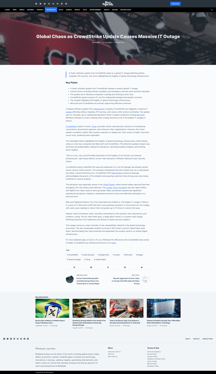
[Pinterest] (53, 3)
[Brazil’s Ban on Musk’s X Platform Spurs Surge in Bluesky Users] (52, 308)
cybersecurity (99, 109)
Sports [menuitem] (77, 10)
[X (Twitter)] (36, 3)
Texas (94, 126)
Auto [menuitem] (85, 10)
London (109, 187)
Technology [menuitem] (51, 10)
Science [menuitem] (69, 10)
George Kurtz (117, 173)
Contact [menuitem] (196, 339)
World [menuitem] (21, 10)
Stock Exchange (120, 187)
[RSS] (66, 3)
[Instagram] (40, 3)
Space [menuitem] (61, 10)
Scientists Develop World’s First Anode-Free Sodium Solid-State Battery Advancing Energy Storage (89, 323)
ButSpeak (50, 372)
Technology (119, 42)
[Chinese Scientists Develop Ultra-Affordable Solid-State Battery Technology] (164, 308)
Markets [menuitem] (40, 10)
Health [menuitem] (106, 10)
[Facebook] (57, 3)
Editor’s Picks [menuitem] (125, 10)
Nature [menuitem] (115, 10)
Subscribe (175, 4)
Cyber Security (88, 255)
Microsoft (140, 115)
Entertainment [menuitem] (95, 10)
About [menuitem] (187, 339)
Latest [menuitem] (7, 10)
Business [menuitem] (30, 10)
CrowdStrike (71, 126)
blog (114, 243)
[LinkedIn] (62, 3)
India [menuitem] (15, 10)
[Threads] (44, 3)
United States (109, 184)
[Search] (212, 10)
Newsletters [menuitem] (208, 339)
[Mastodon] (49, 3)
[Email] (141, 267)
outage (69, 112)
